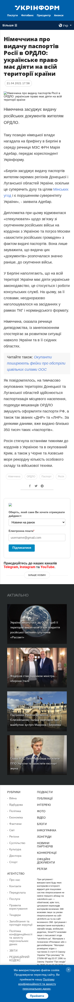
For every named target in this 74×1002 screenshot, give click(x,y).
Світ (12, 830)
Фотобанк (27, 15)
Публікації (45, 798)
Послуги (12, 15)
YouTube (47, 567)
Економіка (16, 817)
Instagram (27, 567)
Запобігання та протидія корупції (20, 923)
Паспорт (47, 476)
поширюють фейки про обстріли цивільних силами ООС (36, 363)
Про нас (14, 879)
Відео (41, 817)
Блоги (42, 824)
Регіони (14, 836)
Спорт (13, 862)
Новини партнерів (45, 844)
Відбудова (16, 804)
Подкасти (45, 792)
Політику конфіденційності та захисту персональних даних (37, 984)
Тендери (15, 915)
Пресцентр (44, 15)
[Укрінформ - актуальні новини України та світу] (37, 7)
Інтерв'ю (44, 804)
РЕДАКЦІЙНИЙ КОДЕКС (19, 958)
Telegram (11, 567)
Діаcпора (15, 855)
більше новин (37, 575)
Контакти (15, 886)
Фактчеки (15, 823)
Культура (15, 849)
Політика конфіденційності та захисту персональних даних (20, 937)
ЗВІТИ (13, 950)
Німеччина (14, 476)
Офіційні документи (46, 861)
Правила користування (18, 907)
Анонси (59, 15)
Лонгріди (44, 836)
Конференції (47, 852)
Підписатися (21, 547)
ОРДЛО (31, 476)
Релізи (42, 868)
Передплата (17, 892)
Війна (13, 798)
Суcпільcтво (17, 843)
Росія (61, 476)
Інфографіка (46, 830)
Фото (41, 811)
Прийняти (37, 995)
